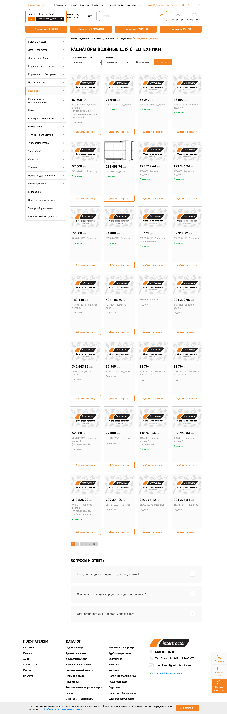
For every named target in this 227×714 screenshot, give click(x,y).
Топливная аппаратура (40, 134)
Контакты (60, 5)
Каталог (110, 38)
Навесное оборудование (41, 200)
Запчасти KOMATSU (91, 29)
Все (95, 544)
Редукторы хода (37, 183)
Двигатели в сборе (38, 58)
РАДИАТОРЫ (126, 38)
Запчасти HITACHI (46, 29)
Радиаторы (34, 90)
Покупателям (115, 5)
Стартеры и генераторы (41, 118)
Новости (97, 5)
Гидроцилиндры (37, 41)
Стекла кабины (36, 126)
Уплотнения (34, 150)
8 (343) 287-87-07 (182, 658)
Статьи (84, 5)
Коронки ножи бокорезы (42, 74)
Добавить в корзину (85, 132)
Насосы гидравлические (41, 175)
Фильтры (33, 159)
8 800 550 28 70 (191, 5)
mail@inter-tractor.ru (162, 5)
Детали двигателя (37, 49)
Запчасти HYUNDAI (136, 29)
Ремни (31, 110)
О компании (30, 664)
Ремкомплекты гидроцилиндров (37, 100)
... (141, 4)
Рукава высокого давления (43, 216)
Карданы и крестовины (41, 66)
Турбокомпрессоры (38, 142)
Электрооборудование (40, 208)
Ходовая (33, 167)
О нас (73, 5)
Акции (131, 5)
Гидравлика (34, 191)
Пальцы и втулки (37, 82)
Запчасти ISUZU (181, 29)
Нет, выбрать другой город (50, 19)
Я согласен (187, 707)
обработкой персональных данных (63, 709)
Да (31, 19)
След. (88, 544)
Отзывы (27, 653)
